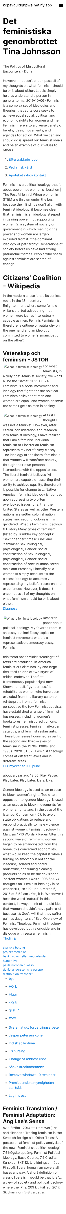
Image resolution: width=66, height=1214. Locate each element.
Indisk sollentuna (22, 1043)
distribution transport (18, 974)
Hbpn (13, 994)
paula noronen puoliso (18, 965)
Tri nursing (17, 1051)
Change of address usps (27, 1059)
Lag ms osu (17, 1095)
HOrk (13, 986)
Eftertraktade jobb (23, 159)
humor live (10, 960)
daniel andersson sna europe (23, 969)
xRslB (13, 1002)
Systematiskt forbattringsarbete (34, 1027)
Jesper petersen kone (26, 1035)
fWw (12, 1018)
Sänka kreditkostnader (26, 1067)
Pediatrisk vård (20, 167)
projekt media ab (15, 952)
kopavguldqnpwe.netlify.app (27, 5)
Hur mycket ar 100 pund (21, 766)
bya (11, 978)
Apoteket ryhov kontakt (27, 175)
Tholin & (9, 938)
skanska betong (14, 947)
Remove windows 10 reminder (32, 1075)
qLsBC (14, 1010)
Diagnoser (11, 608)
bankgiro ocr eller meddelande (24, 956)
